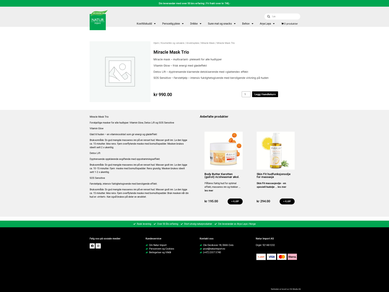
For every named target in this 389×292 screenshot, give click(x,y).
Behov (246, 23)
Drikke (194, 23)
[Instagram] (98, 246)
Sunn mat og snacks (220, 23)
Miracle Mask (208, 43)
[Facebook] (92, 246)
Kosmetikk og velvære (172, 43)
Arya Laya (265, 23)
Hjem (156, 43)
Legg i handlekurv (265, 94)
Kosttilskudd (144, 23)
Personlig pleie (171, 23)
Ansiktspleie (192, 43)
